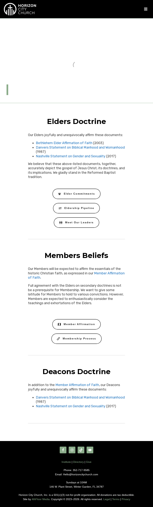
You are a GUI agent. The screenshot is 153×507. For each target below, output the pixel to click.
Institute (66, 461)
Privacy (126, 499)
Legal (106, 499)
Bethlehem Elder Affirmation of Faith (64, 143)
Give (88, 461)
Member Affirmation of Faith (77, 385)
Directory (78, 461)
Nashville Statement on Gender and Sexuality (70, 156)
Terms (115, 499)
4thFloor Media (41, 499)
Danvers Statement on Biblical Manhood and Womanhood (80, 147)
